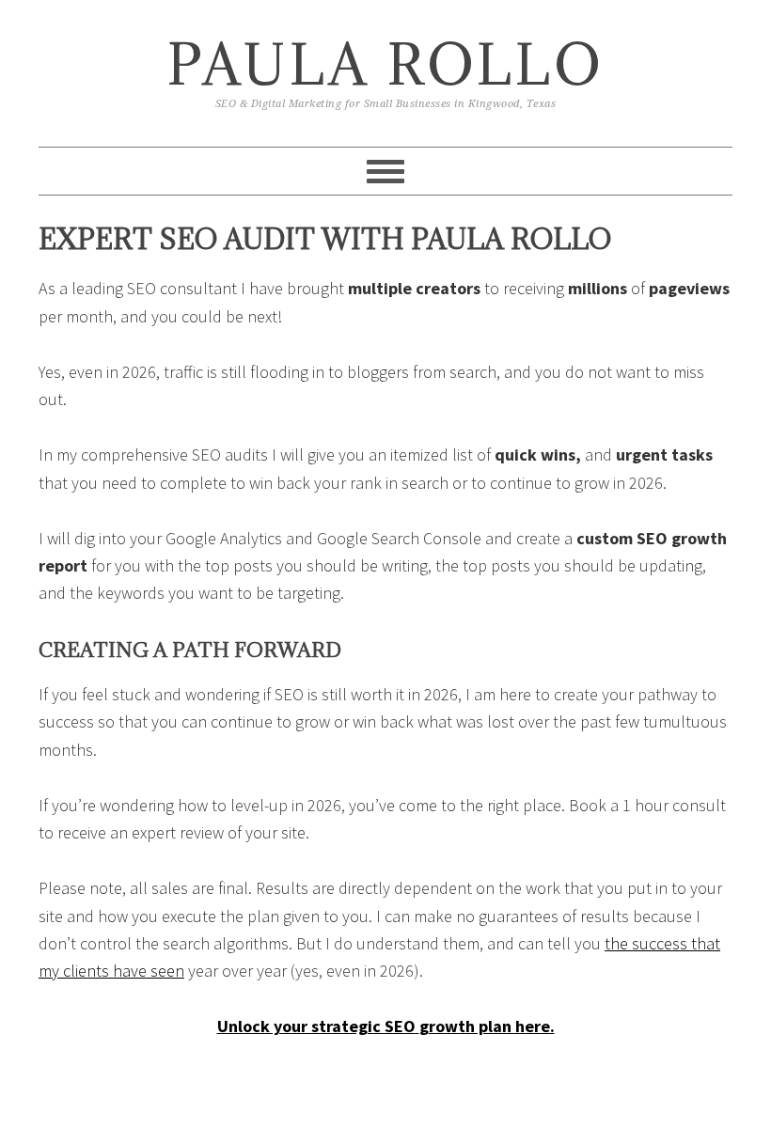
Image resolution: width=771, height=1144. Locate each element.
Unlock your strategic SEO (316, 1026)
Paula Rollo (386, 64)
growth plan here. (487, 1026)
